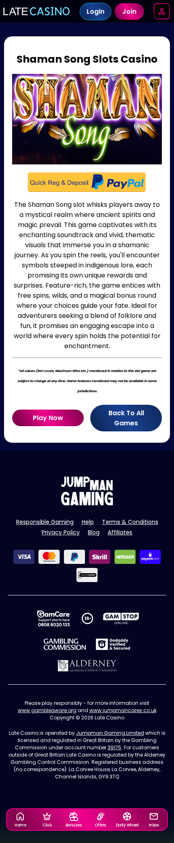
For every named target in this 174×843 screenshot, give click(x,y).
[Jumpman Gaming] (87, 503)
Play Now (48, 418)
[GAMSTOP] (121, 618)
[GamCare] (53, 618)
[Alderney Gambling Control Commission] (87, 665)
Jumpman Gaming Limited (110, 732)
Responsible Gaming (45, 522)
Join (129, 11)
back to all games (126, 418)
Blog (94, 532)
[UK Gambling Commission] (65, 644)
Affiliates (120, 532)
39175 (114, 747)
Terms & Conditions (130, 522)
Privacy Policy (61, 532)
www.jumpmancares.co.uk (123, 710)
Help (88, 522)
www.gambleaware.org (47, 710)
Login (95, 11)
